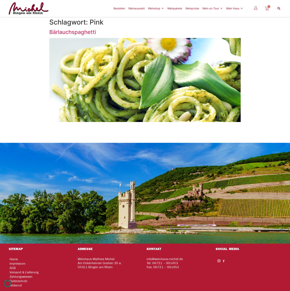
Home (14, 259)
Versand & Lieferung (24, 272)
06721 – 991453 (165, 263)
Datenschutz (18, 281)
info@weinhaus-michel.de (165, 259)
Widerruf (16, 285)
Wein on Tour (210, 8)
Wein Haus (232, 8)
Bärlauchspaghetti (72, 32)
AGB (13, 268)
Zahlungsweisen (21, 277)
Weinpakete (174, 8)
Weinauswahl (136, 8)
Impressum (17, 263)
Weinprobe (192, 8)
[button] (278, 8)
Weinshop (154, 8)
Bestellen (119, 8)
